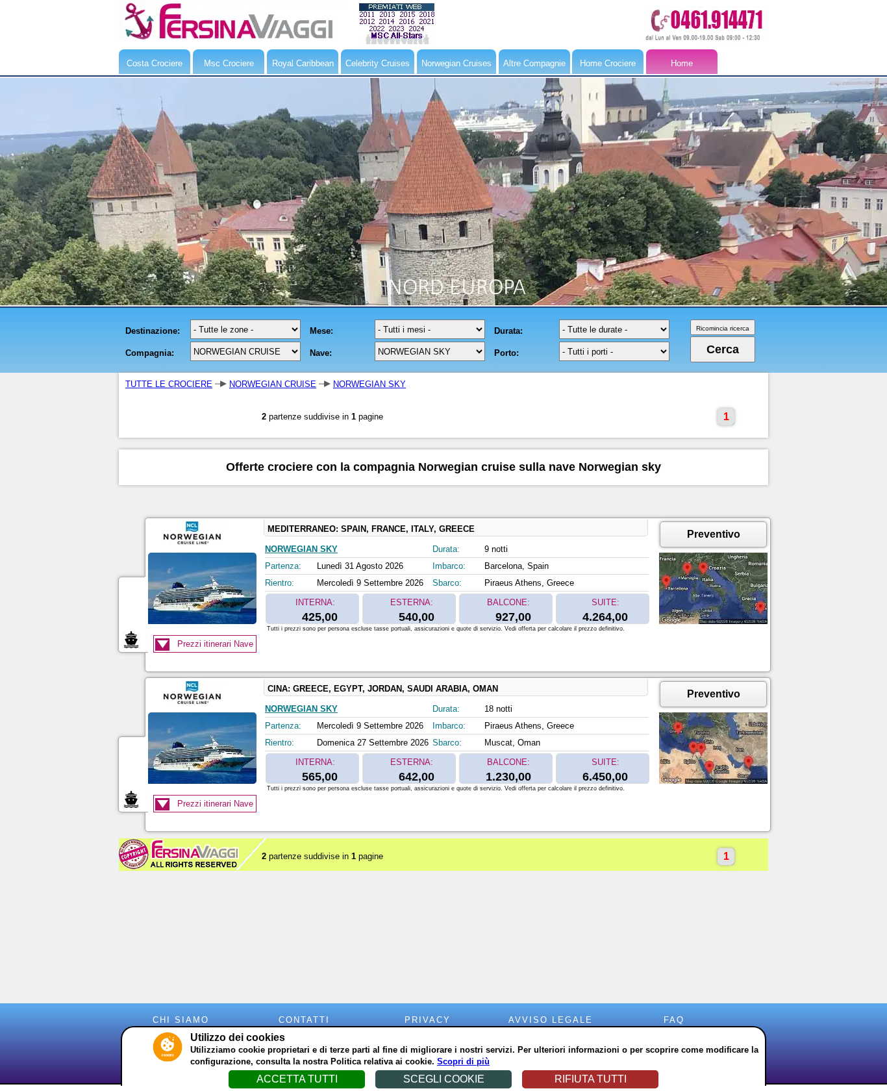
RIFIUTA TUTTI (591, 1079)
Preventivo (713, 534)
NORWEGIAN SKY (369, 384)
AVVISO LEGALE (550, 1020)
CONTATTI (304, 1020)
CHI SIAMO (181, 1020)
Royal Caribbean (303, 63)
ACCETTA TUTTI (297, 1079)
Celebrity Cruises (377, 63)
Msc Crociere (229, 63)
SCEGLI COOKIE (443, 1079)
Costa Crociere (154, 63)
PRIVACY (428, 1020)
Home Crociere (608, 63)
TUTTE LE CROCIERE (168, 384)
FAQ (674, 1020)
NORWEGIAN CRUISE (272, 384)
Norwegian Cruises (456, 63)
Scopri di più (463, 1061)
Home (682, 63)
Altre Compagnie (534, 63)
